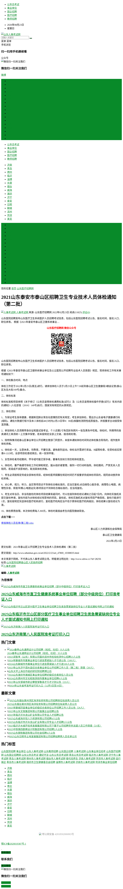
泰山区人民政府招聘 (32, 562)
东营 (9, 102)
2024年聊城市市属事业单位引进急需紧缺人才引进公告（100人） (42, 660)
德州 (9, 91)
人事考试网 (22, 312)
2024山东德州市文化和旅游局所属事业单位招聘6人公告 (37, 678)
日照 (9, 124)
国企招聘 (12, 11)
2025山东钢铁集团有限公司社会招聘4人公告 (31, 733)
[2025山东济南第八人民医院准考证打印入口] (61, 626)
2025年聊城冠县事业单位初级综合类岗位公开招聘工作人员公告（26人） (46, 707)
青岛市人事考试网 (16, 762)
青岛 (9, 88)
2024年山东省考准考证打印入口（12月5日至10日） (37, 685)
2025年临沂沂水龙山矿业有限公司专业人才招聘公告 (36, 715)
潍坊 (9, 113)
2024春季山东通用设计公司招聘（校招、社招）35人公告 (37, 653)
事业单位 (12, 8)
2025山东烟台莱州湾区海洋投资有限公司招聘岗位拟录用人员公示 (42, 704)
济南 (9, 84)
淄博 (9, 99)
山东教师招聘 (51, 751)
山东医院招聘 (14, 562)
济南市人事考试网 (85, 762)
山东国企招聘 (66, 751)
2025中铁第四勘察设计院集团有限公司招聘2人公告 (35, 729)
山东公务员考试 (30, 755)
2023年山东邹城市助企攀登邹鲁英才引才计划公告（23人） (39, 682)
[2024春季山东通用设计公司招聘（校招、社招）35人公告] (64, 649)
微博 (3, 75)
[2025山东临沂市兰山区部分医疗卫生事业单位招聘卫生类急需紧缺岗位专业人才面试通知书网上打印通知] (61, 606)
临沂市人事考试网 (98, 755)
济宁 (9, 117)
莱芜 (9, 138)
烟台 (9, 106)
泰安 (9, 120)
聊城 (9, 127)
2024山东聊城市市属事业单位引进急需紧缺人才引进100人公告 (41, 664)
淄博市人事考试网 (65, 762)
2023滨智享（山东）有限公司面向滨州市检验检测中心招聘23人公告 (44, 657)
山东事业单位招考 (96, 751)
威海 (9, 109)
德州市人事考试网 (36, 758)
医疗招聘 (12, 15)
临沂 (9, 95)
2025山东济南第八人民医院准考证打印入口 (35, 634)
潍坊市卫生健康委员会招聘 (40, 762)
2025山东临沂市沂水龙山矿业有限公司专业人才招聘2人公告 (40, 722)
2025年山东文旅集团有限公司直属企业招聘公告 (33, 711)
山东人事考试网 (34, 751)
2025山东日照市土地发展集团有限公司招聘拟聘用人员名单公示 (43, 736)
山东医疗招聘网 (25, 288)
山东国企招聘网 (12, 755)
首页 (9, 81)
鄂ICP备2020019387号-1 (13, 844)
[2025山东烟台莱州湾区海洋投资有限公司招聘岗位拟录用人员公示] (64, 700)
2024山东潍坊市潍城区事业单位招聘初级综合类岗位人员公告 (40, 675)
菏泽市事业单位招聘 (106, 762)
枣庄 (9, 243)
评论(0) (86, 312)
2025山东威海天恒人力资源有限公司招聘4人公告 (34, 718)
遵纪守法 (44, 755)
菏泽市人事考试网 (105, 758)
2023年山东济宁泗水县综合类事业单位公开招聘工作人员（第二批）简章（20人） (51, 667)
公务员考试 (13, 4)
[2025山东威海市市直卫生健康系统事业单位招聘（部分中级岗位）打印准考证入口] (61, 586)
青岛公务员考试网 (78, 755)
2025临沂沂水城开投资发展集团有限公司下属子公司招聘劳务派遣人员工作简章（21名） (55, 725)
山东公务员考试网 (58, 755)
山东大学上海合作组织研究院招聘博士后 (30, 671)
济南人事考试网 (87, 758)
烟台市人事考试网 (55, 758)
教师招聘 (12, 19)
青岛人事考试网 (17, 758)
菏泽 (9, 135)
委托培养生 (72, 758)
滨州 (9, 131)
